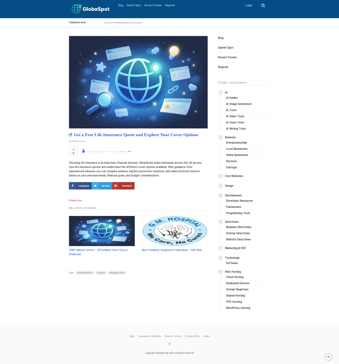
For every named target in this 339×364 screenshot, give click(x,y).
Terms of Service (173, 336)
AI (226, 92)
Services (122, 151)
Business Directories (238, 227)
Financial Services (85, 272)
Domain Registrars (237, 289)
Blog (120, 5)
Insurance (101, 272)
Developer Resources (239, 200)
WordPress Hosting (238, 308)
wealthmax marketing (96, 151)
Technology (232, 257)
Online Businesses (237, 155)
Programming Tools (238, 213)
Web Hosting (233, 271)
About (206, 336)
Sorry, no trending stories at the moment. (123, 22)
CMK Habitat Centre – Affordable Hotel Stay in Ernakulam (98, 252)
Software (232, 263)
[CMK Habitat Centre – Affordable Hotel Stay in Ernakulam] (102, 231)
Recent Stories (153, 5)
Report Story (76, 200)
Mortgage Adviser (117, 272)
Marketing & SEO (235, 248)
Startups (231, 167)
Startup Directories (238, 233)
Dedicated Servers (237, 283)
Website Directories (238, 239)
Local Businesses (237, 148)
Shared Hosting (235, 295)
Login (249, 5)
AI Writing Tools (236, 128)
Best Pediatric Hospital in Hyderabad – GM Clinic (172, 250)
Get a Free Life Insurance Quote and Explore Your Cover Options (136, 134)
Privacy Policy (192, 336)
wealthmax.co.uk (77, 141)
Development (233, 195)
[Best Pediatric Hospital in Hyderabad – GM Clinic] (175, 231)
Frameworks (233, 207)
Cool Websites (234, 176)
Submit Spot (134, 5)
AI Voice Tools (235, 122)
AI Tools (231, 110)
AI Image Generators (239, 104)
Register (170, 5)
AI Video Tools (235, 116)
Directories (232, 221)
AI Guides (232, 97)
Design (229, 185)
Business (230, 137)
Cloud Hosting (234, 277)
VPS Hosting (234, 301)
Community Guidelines (149, 336)
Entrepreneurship (236, 142)
